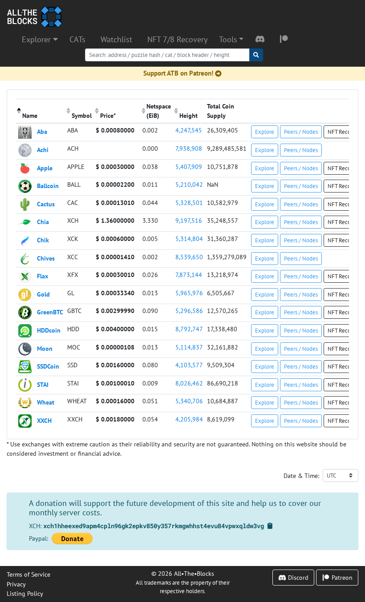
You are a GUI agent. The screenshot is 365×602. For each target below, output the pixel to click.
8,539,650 (189, 257)
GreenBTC (50, 312)
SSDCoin (48, 366)
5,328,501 (189, 202)
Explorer (37, 39)
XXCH (44, 420)
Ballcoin (48, 185)
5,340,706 (189, 401)
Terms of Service (28, 574)
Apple (45, 167)
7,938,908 (188, 148)
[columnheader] (40, 111)
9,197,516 (188, 220)
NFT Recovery (344, 131)
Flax (42, 276)
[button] (231, 39)
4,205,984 (189, 419)
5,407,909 (188, 166)
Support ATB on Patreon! (178, 73)
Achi (43, 149)
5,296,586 (189, 310)
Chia (43, 221)
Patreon (341, 577)
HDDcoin (49, 330)
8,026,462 (189, 383)
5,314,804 (189, 238)
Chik (43, 240)
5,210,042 (189, 184)
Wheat (45, 402)
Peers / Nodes (301, 131)
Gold (43, 293)
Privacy (16, 584)
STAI (43, 384)
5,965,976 (189, 293)
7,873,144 (188, 274)
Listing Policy (25, 593)
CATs (77, 39)
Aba (42, 131)
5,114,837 (189, 347)
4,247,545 (188, 130)
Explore (264, 131)
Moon (45, 348)
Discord (297, 577)
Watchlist (116, 39)
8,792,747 (189, 329)
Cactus (46, 203)
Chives (46, 257)
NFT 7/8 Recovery (177, 39)
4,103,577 (189, 365)
